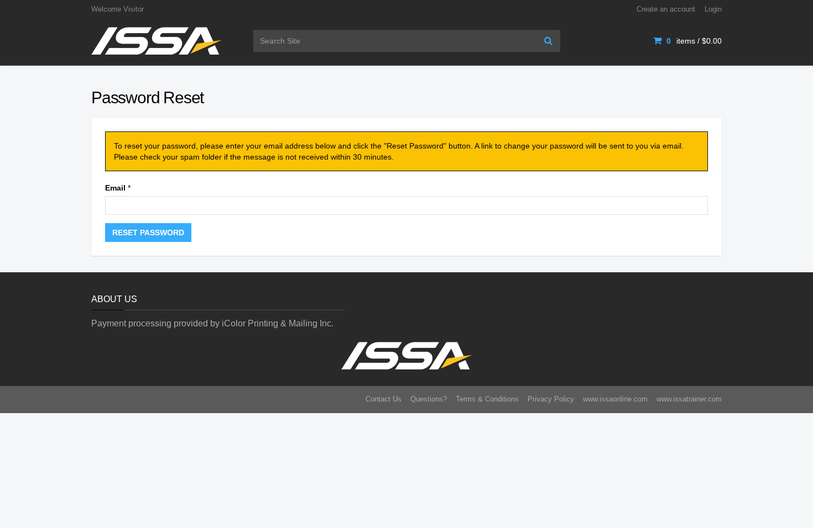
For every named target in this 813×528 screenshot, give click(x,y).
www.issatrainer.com (689, 399)
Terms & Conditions (487, 399)
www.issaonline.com (615, 399)
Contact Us (384, 399)
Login (713, 9)
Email (115, 187)
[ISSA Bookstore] (156, 40)
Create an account (666, 9)
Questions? (428, 399)
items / (694, 40)
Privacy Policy (551, 399)
